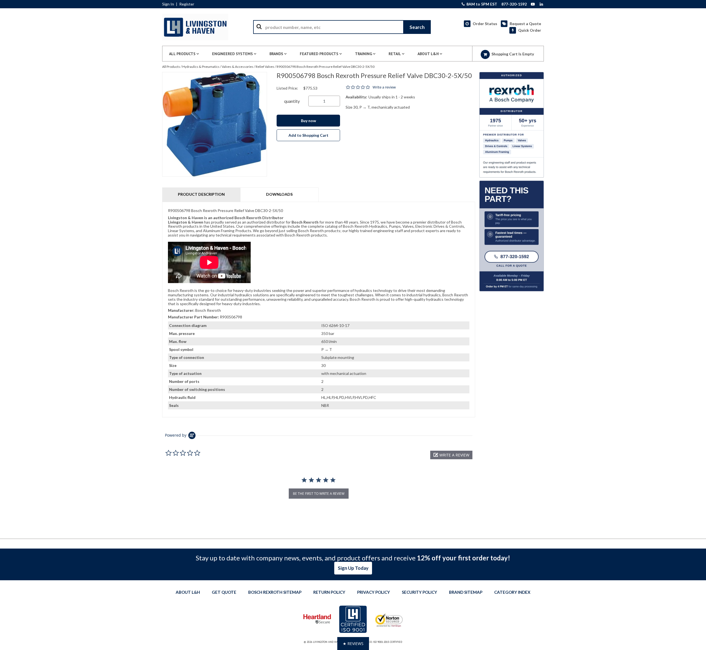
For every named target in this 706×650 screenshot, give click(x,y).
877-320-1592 (514, 4)
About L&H (188, 592)
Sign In (168, 4)
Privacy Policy (373, 592)
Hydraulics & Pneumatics (201, 67)
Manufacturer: (181, 310)
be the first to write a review (318, 493)
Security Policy (419, 592)
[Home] (195, 27)
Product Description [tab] (201, 194)
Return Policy (329, 592)
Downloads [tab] (279, 194)
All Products (171, 67)
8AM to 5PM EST (481, 4)
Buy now (308, 120)
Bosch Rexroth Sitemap (274, 592)
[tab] (318, 309)
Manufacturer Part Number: (193, 317)
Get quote (224, 592)
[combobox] (342, 27)
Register (186, 4)
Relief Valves (265, 67)
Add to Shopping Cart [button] (308, 135)
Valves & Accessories (237, 67)
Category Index (512, 592)
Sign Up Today (353, 568)
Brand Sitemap (465, 592)
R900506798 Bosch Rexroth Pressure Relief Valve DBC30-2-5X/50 (326, 67)
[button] (451, 455)
